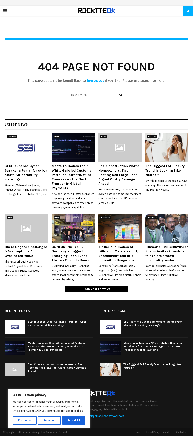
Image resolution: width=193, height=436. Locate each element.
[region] (49, 408)
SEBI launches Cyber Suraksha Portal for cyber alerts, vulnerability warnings (26, 172)
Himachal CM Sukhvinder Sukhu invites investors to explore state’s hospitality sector (166, 253)
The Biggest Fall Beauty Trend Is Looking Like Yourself (165, 170)
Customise (24, 420)
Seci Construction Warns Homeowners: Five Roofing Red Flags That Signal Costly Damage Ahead (119, 175)
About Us (167, 432)
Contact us (181, 432)
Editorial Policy (152, 432)
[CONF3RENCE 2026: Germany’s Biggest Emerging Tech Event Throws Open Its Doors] (73, 228)
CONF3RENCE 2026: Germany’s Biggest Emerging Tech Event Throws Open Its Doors (70, 253)
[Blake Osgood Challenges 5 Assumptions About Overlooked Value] (26, 228)
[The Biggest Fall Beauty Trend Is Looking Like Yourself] (166, 147)
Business (12, 137)
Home (138, 432)
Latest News (16, 124)
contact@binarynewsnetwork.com (103, 416)
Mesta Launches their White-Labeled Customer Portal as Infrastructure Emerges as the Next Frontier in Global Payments (72, 177)
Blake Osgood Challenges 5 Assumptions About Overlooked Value (26, 251)
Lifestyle (152, 137)
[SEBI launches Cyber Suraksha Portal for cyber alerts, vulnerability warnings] (26, 147)
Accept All (74, 420)
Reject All (49, 420)
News (56, 137)
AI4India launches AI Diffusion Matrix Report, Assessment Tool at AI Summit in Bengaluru (118, 253)
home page (95, 81)
